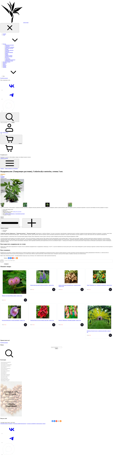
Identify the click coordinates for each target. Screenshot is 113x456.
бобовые (7, 213)
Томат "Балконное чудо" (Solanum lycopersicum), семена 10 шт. (99, 285)
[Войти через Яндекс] (13, 258)
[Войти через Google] (15, 258)
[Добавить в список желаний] (26, 271)
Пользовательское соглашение (6, 423)
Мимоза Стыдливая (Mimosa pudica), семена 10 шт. (12, 295)
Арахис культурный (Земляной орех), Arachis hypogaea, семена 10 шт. (70, 286)
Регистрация (5, 78)
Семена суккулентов (4, 378)
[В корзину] (25, 300)
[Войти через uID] (9, 258)
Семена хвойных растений (5, 374)
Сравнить (2, 177)
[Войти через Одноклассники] (17, 258)
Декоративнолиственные (5, 379)
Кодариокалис (12, 213)
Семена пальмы (3, 367)
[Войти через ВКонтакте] (11, 258)
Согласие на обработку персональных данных (36, 423)
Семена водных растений (5, 375)
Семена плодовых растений (5, 368)
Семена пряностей (4, 369)
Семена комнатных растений (6, 362)
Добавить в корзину (4, 228)
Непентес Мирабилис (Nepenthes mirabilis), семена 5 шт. (70, 320)
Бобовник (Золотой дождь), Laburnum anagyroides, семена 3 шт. (99, 331)
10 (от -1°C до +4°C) (17, 211)
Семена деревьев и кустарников (6, 364)
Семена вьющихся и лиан (5, 380)
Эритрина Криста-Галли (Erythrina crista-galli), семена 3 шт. (42, 320)
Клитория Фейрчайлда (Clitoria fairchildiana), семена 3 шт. (13, 320)
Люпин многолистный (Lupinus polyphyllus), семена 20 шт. (42, 285)
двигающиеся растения (20, 213)
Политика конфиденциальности (19, 423)
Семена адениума (4, 363)
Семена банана (3, 373)
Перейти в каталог (4, 158)
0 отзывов (2, 176)
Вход (1, 78)
